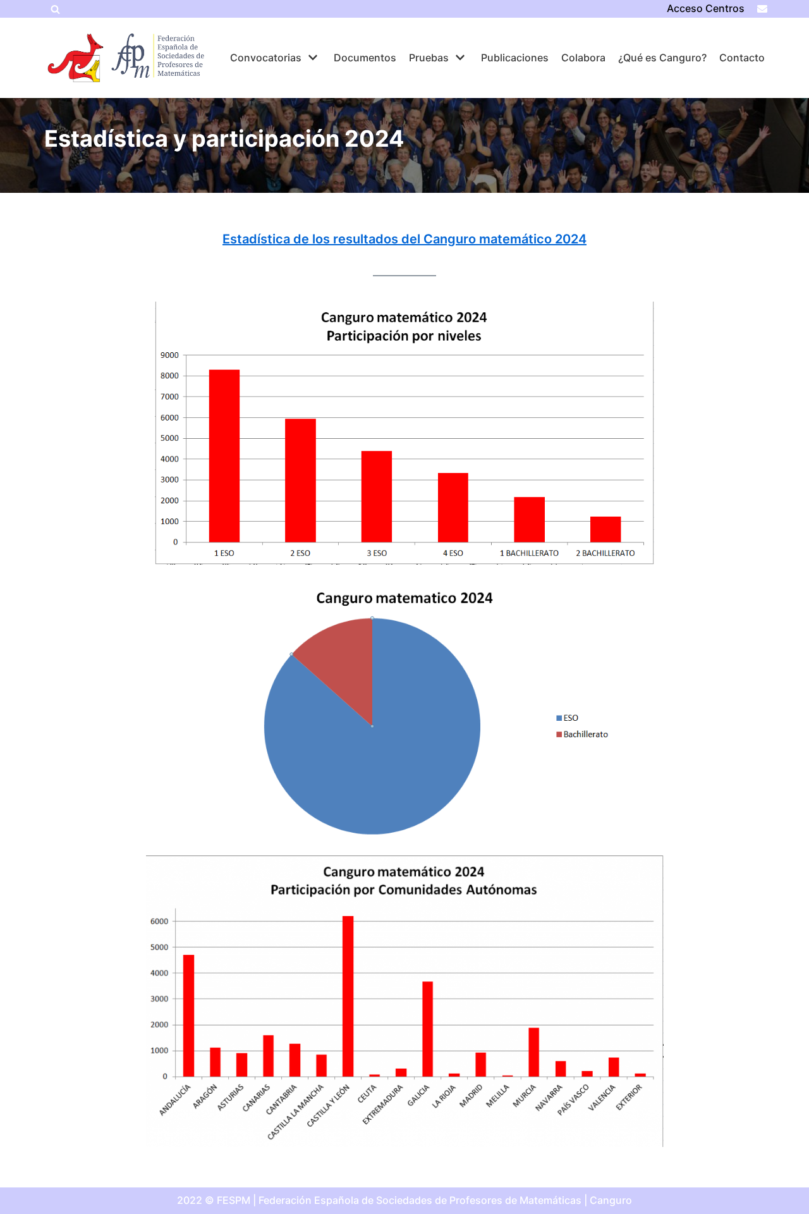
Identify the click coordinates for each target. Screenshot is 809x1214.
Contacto (742, 57)
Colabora (583, 57)
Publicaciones (515, 57)
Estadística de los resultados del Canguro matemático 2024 (404, 239)
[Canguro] (75, 58)
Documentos (365, 57)
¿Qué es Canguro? (662, 57)
